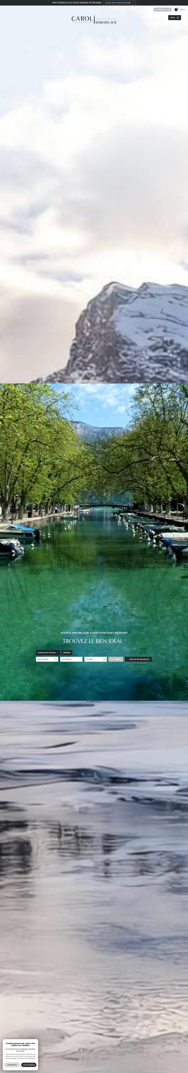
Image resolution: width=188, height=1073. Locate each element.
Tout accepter (29, 1065)
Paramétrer (12, 1065)
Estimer (67, 653)
